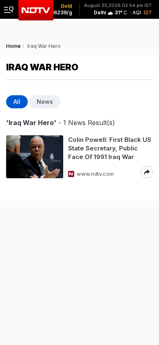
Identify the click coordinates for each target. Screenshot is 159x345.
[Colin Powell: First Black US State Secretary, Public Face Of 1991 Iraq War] (34, 156)
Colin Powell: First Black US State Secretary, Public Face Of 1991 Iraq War (109, 148)
